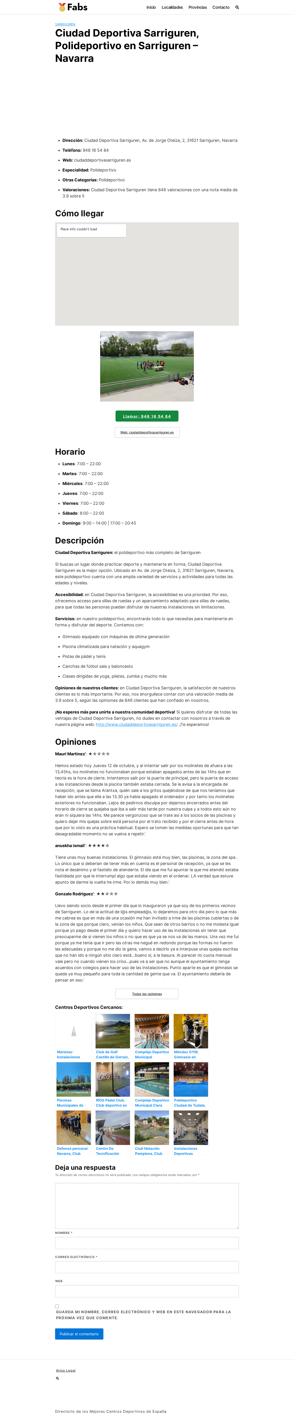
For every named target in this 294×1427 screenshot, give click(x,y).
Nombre (64, 1233)
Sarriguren (65, 24)
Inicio (151, 7)
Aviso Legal (66, 1370)
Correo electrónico (76, 1257)
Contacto (220, 7)
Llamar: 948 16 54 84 (147, 416)
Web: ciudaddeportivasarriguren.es (147, 432)
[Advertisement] (147, 103)
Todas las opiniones (147, 994)
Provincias (198, 7)
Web (59, 1281)
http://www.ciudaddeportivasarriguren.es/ (136, 724)
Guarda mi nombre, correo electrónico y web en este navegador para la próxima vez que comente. (143, 1315)
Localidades (172, 7)
